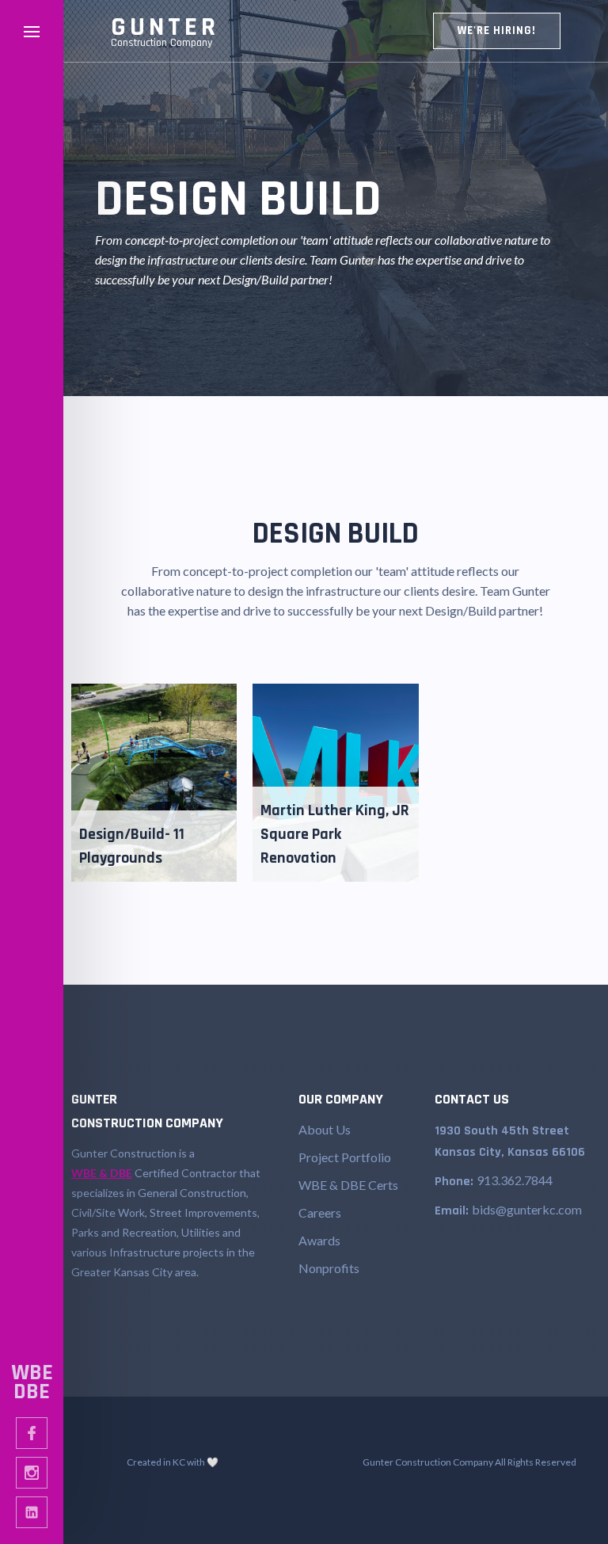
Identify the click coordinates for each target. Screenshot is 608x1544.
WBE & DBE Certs (348, 1184)
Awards (319, 1240)
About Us (324, 1129)
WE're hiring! (497, 30)
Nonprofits (328, 1267)
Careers (319, 1212)
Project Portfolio (344, 1157)
